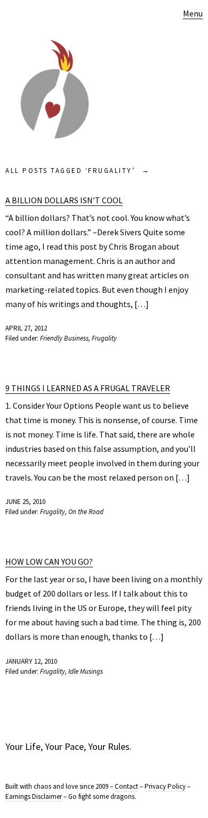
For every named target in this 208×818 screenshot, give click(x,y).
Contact (126, 786)
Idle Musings (85, 671)
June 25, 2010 (25, 501)
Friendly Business (64, 338)
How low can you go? (49, 561)
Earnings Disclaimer (33, 796)
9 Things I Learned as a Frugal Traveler (87, 388)
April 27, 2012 (26, 328)
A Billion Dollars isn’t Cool (64, 200)
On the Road (85, 511)
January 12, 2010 (31, 661)
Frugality (104, 338)
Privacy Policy (165, 786)
